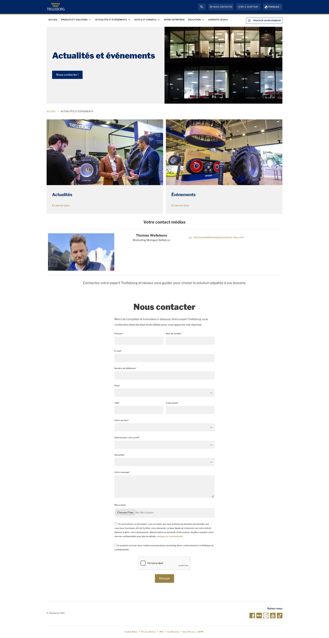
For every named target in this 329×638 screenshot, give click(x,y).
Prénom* (118, 333)
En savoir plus (61, 205)
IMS (161, 631)
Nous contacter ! (67, 74)
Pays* (117, 385)
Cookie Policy (130, 631)
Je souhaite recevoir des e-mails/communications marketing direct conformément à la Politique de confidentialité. (164, 547)
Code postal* (172, 403)
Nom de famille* (173, 333)
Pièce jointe (120, 505)
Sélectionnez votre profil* (126, 437)
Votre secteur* (121, 420)
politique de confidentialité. (170, 536)
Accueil (51, 111)
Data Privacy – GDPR (193, 631)
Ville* (117, 403)
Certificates (173, 631)
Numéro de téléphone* (125, 368)
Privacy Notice (148, 631)
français (273, 6)
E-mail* (118, 351)
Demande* (119, 455)
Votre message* (122, 472)
